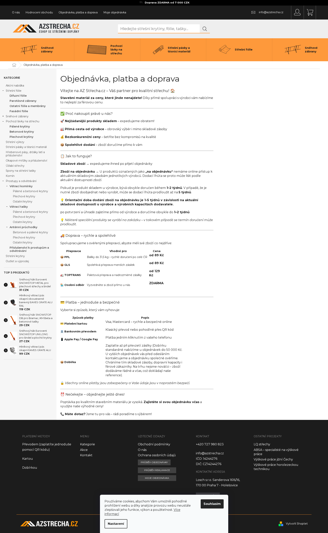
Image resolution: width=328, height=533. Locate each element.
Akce (84, 450)
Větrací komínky (21, 186)
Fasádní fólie (19, 111)
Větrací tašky (19, 206)
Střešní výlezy (15, 142)
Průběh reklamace (157, 470)
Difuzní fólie (18, 95)
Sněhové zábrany (17, 116)
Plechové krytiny (21, 137)
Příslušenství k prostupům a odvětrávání (29, 249)
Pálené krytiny (20, 126)
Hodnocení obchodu (39, 12)
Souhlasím (212, 504)
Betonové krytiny (22, 131)
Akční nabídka (15, 85)
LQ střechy (262, 444)
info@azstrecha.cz (210, 453)
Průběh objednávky (154, 462)
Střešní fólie (13, 90)
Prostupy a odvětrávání (21, 181)
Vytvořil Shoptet (297, 523)
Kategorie (87, 444)
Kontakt (86, 455)
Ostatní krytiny (22, 201)
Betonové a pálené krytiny (30, 232)
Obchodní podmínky (154, 444)
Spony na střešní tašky (21, 170)
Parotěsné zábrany (23, 101)
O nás (16, 12)
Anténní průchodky (23, 227)
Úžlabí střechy (15, 165)
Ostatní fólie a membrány (28, 106)
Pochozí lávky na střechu (22, 121)
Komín (10, 176)
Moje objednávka (114, 12)
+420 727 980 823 (210, 444)
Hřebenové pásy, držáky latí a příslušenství (25, 153)
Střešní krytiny (15, 256)
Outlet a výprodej (17, 261)
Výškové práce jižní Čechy (273, 459)
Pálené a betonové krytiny (30, 191)
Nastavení (116, 524)
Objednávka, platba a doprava (78, 12)
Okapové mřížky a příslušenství (26, 160)
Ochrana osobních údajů (157, 455)
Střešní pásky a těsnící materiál (26, 147)
